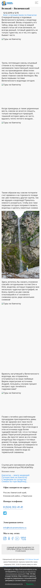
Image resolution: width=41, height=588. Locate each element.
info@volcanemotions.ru (14, 527)
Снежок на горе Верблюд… (15, 481)
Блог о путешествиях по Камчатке (20, 15)
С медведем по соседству (14, 479)
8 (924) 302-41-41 (13, 507)
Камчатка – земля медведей (15, 475)
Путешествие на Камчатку (14, 477)
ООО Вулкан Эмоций (32, 559)
